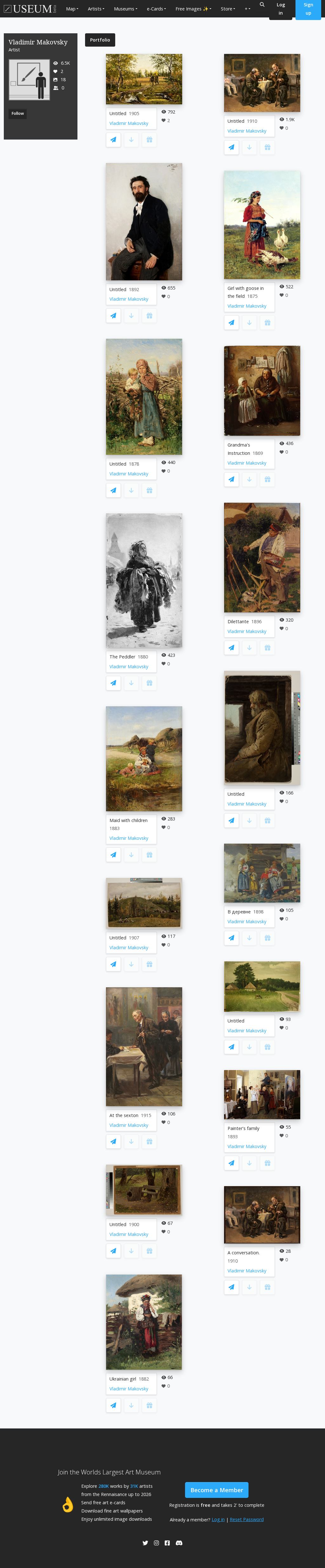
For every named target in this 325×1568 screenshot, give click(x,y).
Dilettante (238, 621)
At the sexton (123, 1115)
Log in (218, 1519)
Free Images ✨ (192, 9)
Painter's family (243, 1128)
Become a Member (216, 1490)
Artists (95, 9)
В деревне (239, 912)
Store (226, 9)
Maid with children (128, 820)
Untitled (117, 113)
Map (71, 9)
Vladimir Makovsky (128, 123)
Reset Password (247, 1519)
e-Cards (155, 9)
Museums (124, 9)
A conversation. (244, 1253)
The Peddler (122, 657)
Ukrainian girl (122, 1379)
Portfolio (100, 40)
